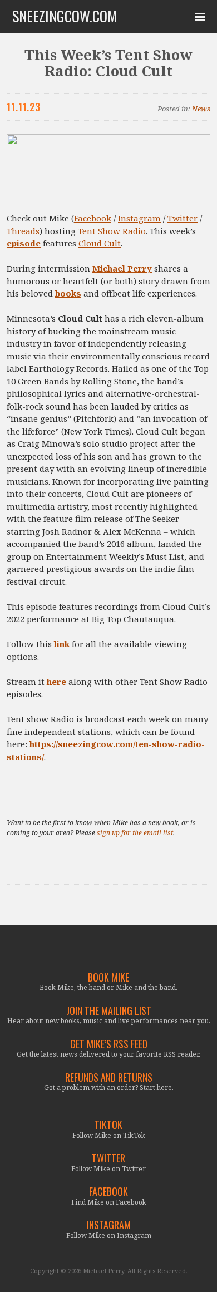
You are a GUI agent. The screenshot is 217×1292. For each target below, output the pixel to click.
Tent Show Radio (112, 230)
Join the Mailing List (108, 1010)
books (68, 293)
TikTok (108, 1124)
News (201, 108)
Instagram (139, 218)
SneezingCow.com (64, 16)
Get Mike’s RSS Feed (108, 1044)
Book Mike (108, 977)
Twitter (182, 218)
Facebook (92, 218)
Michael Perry (122, 268)
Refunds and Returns (108, 1077)
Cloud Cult (99, 243)
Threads (23, 230)
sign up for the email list (135, 832)
